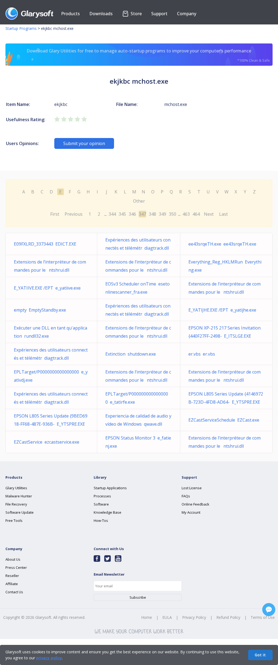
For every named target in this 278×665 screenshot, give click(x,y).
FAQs (186, 496)
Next (209, 214)
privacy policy (49, 657)
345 (122, 214)
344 (112, 214)
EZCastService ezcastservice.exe (46, 442)
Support (159, 14)
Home (146, 617)
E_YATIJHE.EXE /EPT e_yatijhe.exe (222, 310)
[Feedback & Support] (268, 609)
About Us (12, 559)
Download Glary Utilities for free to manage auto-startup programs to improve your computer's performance (148, 55)
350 (172, 214)
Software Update (19, 512)
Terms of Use (263, 617)
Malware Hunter (18, 496)
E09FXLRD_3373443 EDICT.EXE (45, 244)
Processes (102, 496)
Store (135, 14)
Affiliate (11, 583)
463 (186, 214)
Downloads (101, 14)
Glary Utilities (16, 487)
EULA (167, 617)
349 (162, 214)
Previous (74, 214)
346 (132, 214)
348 (152, 214)
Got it (260, 654)
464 (196, 214)
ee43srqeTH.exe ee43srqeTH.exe (222, 244)
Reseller (12, 575)
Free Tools (14, 520)
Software (101, 504)
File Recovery (16, 504)
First (54, 214)
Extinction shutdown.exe (130, 354)
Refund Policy (228, 617)
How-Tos (101, 520)
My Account (191, 512)
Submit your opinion (84, 143)
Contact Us (14, 591)
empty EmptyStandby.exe (40, 310)
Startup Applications (110, 487)
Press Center (16, 567)
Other (139, 201)
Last (223, 214)
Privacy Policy (194, 617)
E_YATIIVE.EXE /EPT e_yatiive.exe (47, 288)
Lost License (192, 487)
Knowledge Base (107, 512)
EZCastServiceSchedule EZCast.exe (223, 420)
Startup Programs (21, 28)
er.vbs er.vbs (201, 354)
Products (70, 14)
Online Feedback (195, 504)
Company (186, 14)
